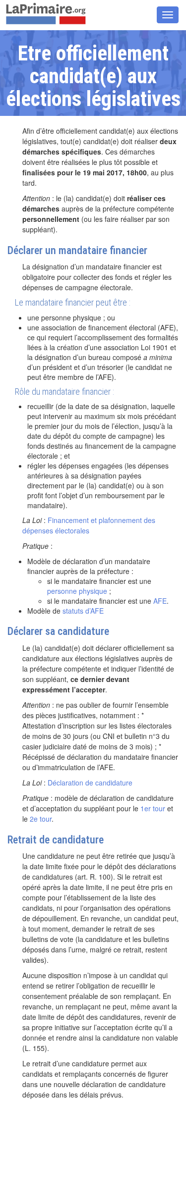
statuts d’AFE (83, 611)
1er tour (152, 808)
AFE (160, 601)
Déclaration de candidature (90, 782)
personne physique (77, 591)
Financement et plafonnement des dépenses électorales (88, 525)
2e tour (41, 819)
